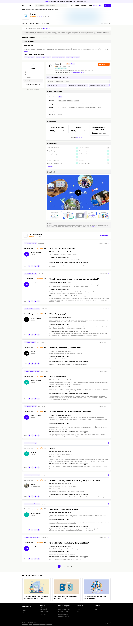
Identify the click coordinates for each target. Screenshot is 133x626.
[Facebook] (110, 623)
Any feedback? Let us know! (33, 89)
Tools (78, 611)
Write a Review (75, 5)
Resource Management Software (43, 57)
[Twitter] (29, 266)
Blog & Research (80, 608)
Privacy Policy (36, 624)
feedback (94, 226)
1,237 (40, 16)
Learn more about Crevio (77, 72)
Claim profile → (47, 28)
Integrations (45, 23)
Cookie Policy (25, 624)
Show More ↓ (27, 51)
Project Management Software (73, 57)
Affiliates (24, 614)
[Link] (38, 266)
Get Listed (97, 608)
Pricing (38, 23)
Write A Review (43, 614)
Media (28, 80)
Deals (92, 5)
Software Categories (44, 608)
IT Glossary (79, 609)
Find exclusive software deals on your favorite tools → (74, 1)
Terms (30, 624)
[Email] (35, 266)
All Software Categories (63, 618)
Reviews (32, 23)
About (23, 609)
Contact (23, 610)
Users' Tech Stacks (44, 613)
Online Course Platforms (63, 616)
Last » (72, 566)
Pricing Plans (80, 137)
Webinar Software (62, 613)
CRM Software (61, 608)
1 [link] (59, 566)
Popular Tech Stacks (44, 611)
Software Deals (43, 609)
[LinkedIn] (32, 266)
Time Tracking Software (29, 57)
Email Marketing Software (63, 611)
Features (29, 77)
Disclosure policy (89, 33)
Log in (101, 5)
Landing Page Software (63, 614)
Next (68, 566)
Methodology (97, 33)
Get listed (107, 5)
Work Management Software (58, 57)
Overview (24, 23)
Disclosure (49, 624)
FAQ (23, 612)
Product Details (30, 72)
